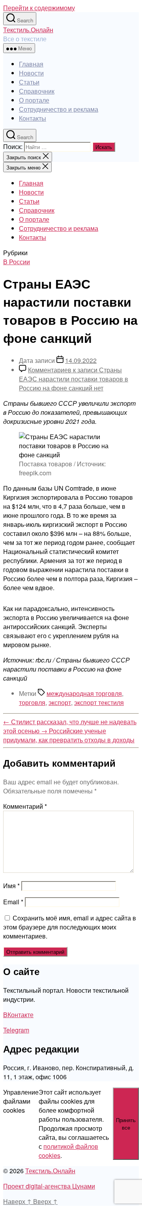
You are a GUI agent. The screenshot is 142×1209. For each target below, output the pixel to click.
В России (16, 261)
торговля (32, 702)
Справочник (36, 91)
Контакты (32, 118)
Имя (11, 885)
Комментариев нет (73, 378)
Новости (31, 72)
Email (13, 901)
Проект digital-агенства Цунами (49, 1186)
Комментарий (25, 806)
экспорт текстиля (99, 702)
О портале (34, 100)
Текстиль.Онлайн (28, 29)
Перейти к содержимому (39, 7)
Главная (31, 63)
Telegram (16, 1029)
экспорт (60, 702)
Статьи (29, 81)
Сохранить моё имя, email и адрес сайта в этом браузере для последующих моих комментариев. (69, 926)
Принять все (126, 1123)
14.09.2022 (81, 360)
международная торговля (84, 693)
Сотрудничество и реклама (58, 109)
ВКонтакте (18, 1014)
